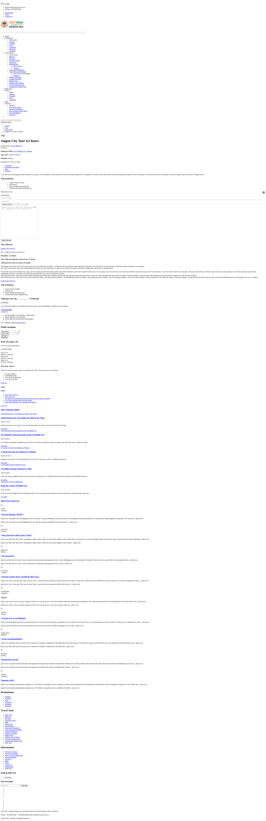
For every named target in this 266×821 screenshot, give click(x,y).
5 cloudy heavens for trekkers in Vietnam (18, 452)
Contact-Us (8, 765)
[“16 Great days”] (1, 546)
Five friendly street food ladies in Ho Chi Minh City (23, 435)
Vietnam (12, 42)
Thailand (12, 44)
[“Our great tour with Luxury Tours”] (1, 526)
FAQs (7, 14)
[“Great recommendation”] (1, 629)
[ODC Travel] (12, 27)
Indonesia (12, 51)
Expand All (4, 248)
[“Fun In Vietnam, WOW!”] (1, 505)
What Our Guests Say (10, 501)
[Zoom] (264, 192)
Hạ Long (12, 59)
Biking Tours (13, 81)
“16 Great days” (8, 556)
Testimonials (9, 13)
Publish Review (6, 240)
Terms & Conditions (15, 109)
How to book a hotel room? (18, 111)
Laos (10, 45)
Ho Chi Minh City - (20, 151)
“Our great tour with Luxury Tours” (16, 535)
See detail (4, 429)
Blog (6, 102)
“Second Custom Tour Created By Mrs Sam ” (20, 577)
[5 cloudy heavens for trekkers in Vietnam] (15, 448)
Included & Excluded (12, 167)
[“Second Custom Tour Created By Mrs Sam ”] (1, 567)
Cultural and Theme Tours (17, 87)
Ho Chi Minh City (16, 146)
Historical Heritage (15, 77)
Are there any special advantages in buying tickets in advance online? (27, 398)
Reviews (8, 171)
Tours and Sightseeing (16, 70)
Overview (8, 165)
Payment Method (14, 113)
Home (7, 36)
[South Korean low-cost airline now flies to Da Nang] (19, 414)
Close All (11, 248)
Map (6, 169)
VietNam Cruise (14, 60)
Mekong (12, 57)
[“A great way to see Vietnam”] (1, 609)
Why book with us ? (11, 395)
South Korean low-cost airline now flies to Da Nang (22, 418)
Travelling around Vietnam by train (16, 469)
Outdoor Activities (15, 79)
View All (4, 383)
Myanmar (12, 49)
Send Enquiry (21, 323)
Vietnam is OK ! (8, 680)
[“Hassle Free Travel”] (1, 650)
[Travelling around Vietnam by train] (13, 465)
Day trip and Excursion (16, 85)
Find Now (4, 337)
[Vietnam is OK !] (1, 671)
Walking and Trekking (16, 83)
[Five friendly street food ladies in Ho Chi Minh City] (18, 431)
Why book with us (15, 107)
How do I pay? (10, 397)
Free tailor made (6, 310)
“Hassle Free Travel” (10, 659)
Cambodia (12, 47)
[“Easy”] (1, 588)
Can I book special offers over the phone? (18, 400)
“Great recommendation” (12, 639)
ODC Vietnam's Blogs (10, 410)
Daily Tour (8, 88)
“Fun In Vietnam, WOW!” (12, 514)
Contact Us (8, 16)
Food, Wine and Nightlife (17, 72)
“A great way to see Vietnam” (13, 618)
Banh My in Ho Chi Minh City (14, 486)
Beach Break (13, 64)
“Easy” (4, 597)
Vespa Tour (13, 62)
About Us (12, 115)
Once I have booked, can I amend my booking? (20, 402)
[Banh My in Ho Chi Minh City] (12, 482)
